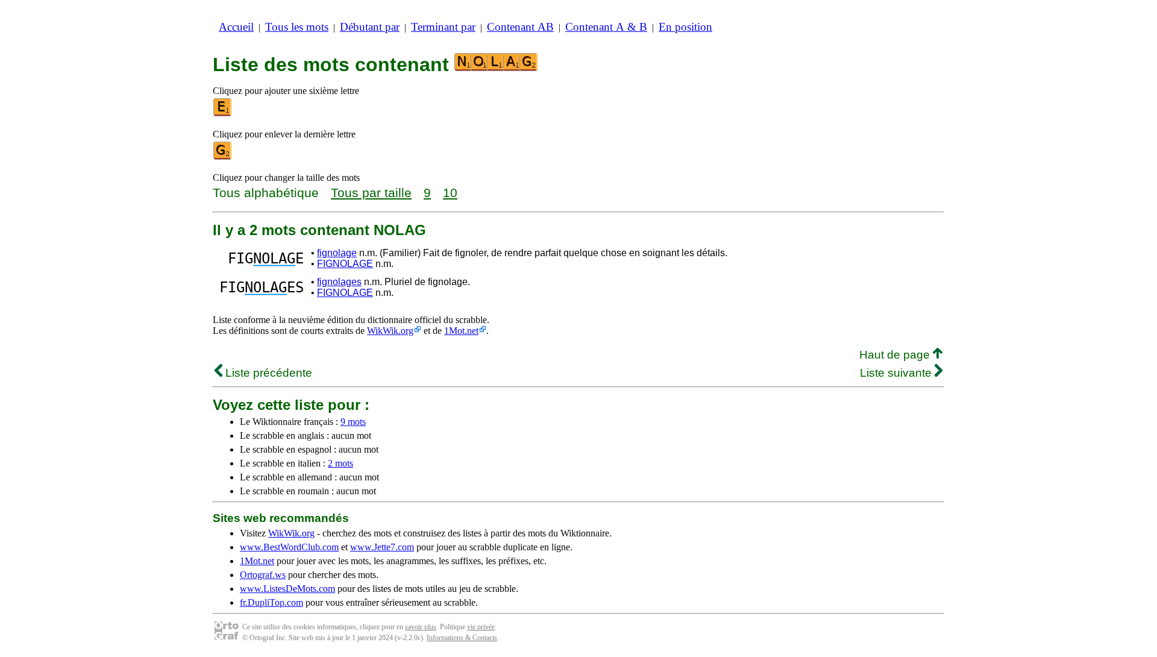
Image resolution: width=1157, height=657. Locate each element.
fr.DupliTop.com (271, 602)
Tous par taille (371, 193)
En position (685, 26)
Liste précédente (267, 372)
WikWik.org (390, 330)
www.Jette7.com (382, 547)
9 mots (353, 422)
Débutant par (370, 26)
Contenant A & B (606, 26)
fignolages (339, 282)
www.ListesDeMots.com (287, 588)
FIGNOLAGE (345, 264)
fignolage (337, 253)
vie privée (481, 627)
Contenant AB (520, 26)
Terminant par (443, 26)
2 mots (340, 463)
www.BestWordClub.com (289, 547)
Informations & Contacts (462, 637)
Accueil (236, 26)
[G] (223, 157)
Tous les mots (296, 26)
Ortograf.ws (263, 575)
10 (450, 193)
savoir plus (420, 627)
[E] (223, 113)
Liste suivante (897, 372)
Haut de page (896, 354)
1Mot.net (461, 330)
